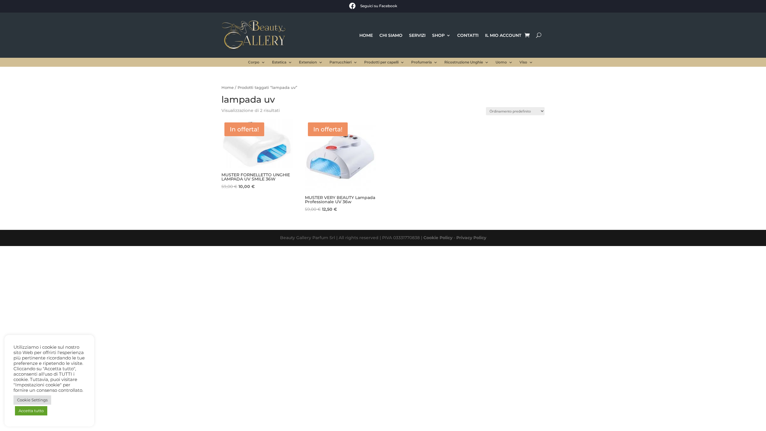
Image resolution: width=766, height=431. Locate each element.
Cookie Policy (437, 237)
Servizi (417, 35)
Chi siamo (390, 35)
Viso (523, 62)
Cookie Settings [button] (32, 399)
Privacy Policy (471, 237)
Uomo (501, 62)
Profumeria (421, 62)
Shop (438, 35)
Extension (308, 62)
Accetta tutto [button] (31, 410)
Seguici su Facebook (378, 6)
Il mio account (503, 35)
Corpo (253, 62)
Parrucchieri (340, 62)
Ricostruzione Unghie (463, 62)
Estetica (279, 62)
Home (366, 35)
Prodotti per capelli (381, 62)
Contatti (467, 35)
